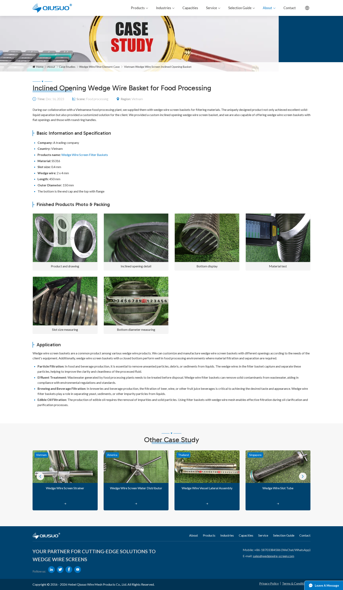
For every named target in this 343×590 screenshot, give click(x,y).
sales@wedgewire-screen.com (273, 556)
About (51, 66)
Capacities (246, 535)
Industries (227, 535)
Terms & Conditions (295, 583)
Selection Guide (283, 535)
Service (263, 535)
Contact (304, 535)
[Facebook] (69, 569)
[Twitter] (60, 569)
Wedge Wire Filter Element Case (99, 66)
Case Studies (67, 66)
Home (39, 66)
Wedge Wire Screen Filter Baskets (84, 155)
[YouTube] (77, 569)
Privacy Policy (269, 583)
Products (209, 535)
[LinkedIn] (51, 569)
